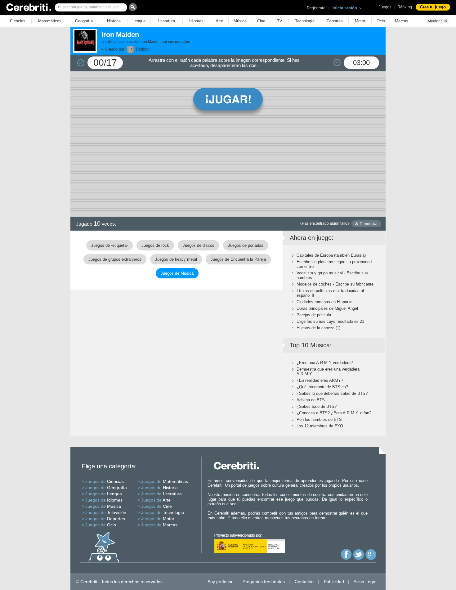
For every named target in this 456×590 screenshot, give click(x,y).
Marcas (401, 21)
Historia (114, 21)
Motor (360, 21)
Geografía (84, 21)
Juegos (384, 7)
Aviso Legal (365, 581)
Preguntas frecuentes (264, 581)
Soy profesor (220, 581)
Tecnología (305, 21)
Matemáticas (49, 21)
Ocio (381, 21)
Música (240, 21)
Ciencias (17, 21)
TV (279, 21)
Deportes (335, 21)
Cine (261, 21)
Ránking (404, 7)
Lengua (138, 21)
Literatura (166, 21)
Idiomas (196, 21)
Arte (219, 21)
